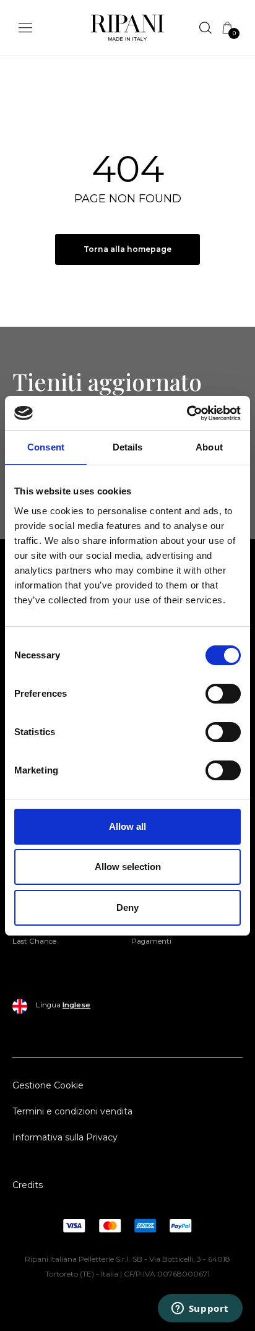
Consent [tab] (45, 447)
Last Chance (34, 941)
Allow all (127, 826)
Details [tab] (128, 447)
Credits (27, 1185)
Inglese (76, 1005)
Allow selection (128, 866)
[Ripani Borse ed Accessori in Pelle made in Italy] (127, 30)
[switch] (223, 694)
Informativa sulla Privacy (65, 1137)
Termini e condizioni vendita (72, 1111)
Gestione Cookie (48, 1085)
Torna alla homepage (127, 249)
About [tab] (209, 447)
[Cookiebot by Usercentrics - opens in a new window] (186, 413)
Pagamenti (151, 941)
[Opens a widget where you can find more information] (200, 1309)
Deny (127, 907)
